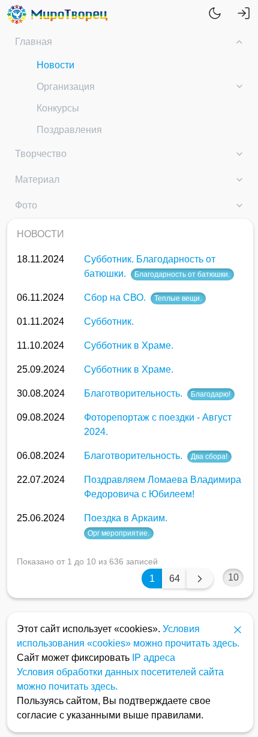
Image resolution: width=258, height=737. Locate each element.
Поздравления (69, 130)
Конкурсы (58, 108)
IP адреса (153, 658)
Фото (26, 205)
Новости (55, 65)
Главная (33, 42)
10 (233, 577)
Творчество (41, 154)
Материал (37, 179)
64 (174, 578)
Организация (66, 86)
